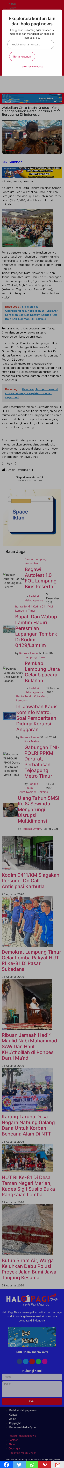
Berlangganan (22, 56)
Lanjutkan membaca (32, 66)
